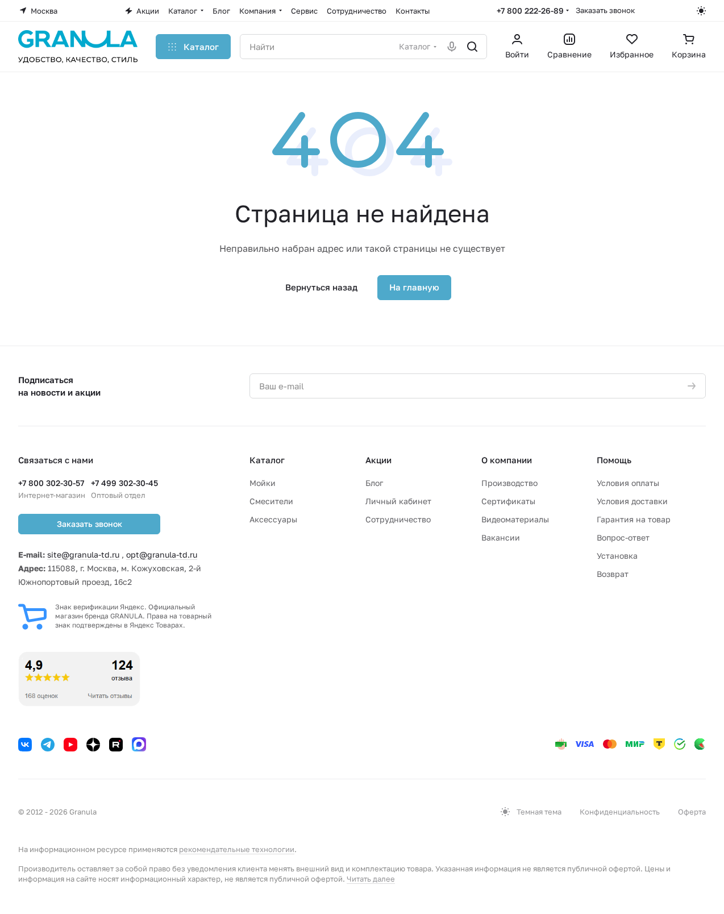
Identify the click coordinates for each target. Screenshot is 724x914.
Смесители (271, 501)
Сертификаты (508, 501)
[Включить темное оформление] (701, 10)
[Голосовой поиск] (451, 46)
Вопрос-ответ (623, 537)
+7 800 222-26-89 (530, 10)
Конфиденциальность (620, 811)
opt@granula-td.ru (161, 554)
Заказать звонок (605, 10)
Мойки (262, 483)
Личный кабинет (398, 501)
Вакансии (500, 537)
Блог (374, 483)
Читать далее (371, 878)
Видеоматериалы (515, 519)
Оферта (692, 811)
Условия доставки (632, 501)
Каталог (267, 460)
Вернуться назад (321, 287)
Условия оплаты (628, 483)
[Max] (139, 744)
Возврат (613, 574)
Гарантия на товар (634, 519)
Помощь (614, 460)
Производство (509, 483)
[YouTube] (70, 744)
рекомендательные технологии (236, 849)
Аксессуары (273, 519)
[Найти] (472, 46)
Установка (617, 555)
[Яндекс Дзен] (93, 744)
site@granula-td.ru (83, 554)
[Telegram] (48, 744)
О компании (506, 460)
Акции (378, 460)
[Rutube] (116, 744)
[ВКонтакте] (25, 744)
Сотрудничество (398, 519)
